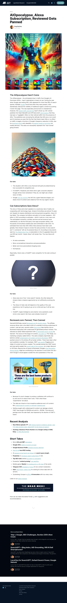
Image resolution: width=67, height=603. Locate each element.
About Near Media (22, 592)
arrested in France (28, 467)
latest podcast (22, 478)
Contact (20, 594)
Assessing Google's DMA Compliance (26, 587)
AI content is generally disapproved (30, 405)
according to (42, 334)
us (33, 496)
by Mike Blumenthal (23, 432)
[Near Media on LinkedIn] (51, 3)
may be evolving (23, 197)
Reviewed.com (31, 323)
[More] (39, 3)
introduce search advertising (30, 456)
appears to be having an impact (24, 453)
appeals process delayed (35, 447)
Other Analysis (22, 589)
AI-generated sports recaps (44, 331)
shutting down (42, 323)
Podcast (20, 590)
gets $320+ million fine (23, 469)
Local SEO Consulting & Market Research (27, 585)
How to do (16, 450)
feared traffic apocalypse (26, 111)
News (11, 11)
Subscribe (60, 3)
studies (23, 104)
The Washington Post (21, 232)
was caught (41, 342)
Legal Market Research (18, 3)
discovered (37, 327)
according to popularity (34, 458)
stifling (29, 474)
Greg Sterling (18, 26)
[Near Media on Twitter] (54, 3)
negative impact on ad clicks (41, 123)
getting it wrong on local (28, 445)
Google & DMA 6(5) (31, 3)
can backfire (35, 461)
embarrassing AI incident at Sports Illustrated (34, 338)
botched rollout (17, 123)
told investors (44, 113)
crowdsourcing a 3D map (35, 464)
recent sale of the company (35, 346)
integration (28, 442)
